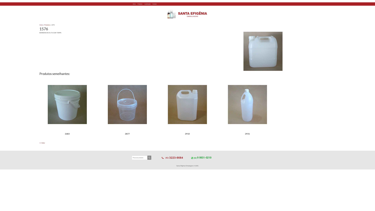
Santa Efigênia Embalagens (185, 166)
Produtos (140, 4)
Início (134, 4)
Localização (147, 4)
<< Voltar (42, 143)
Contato (154, 4)
